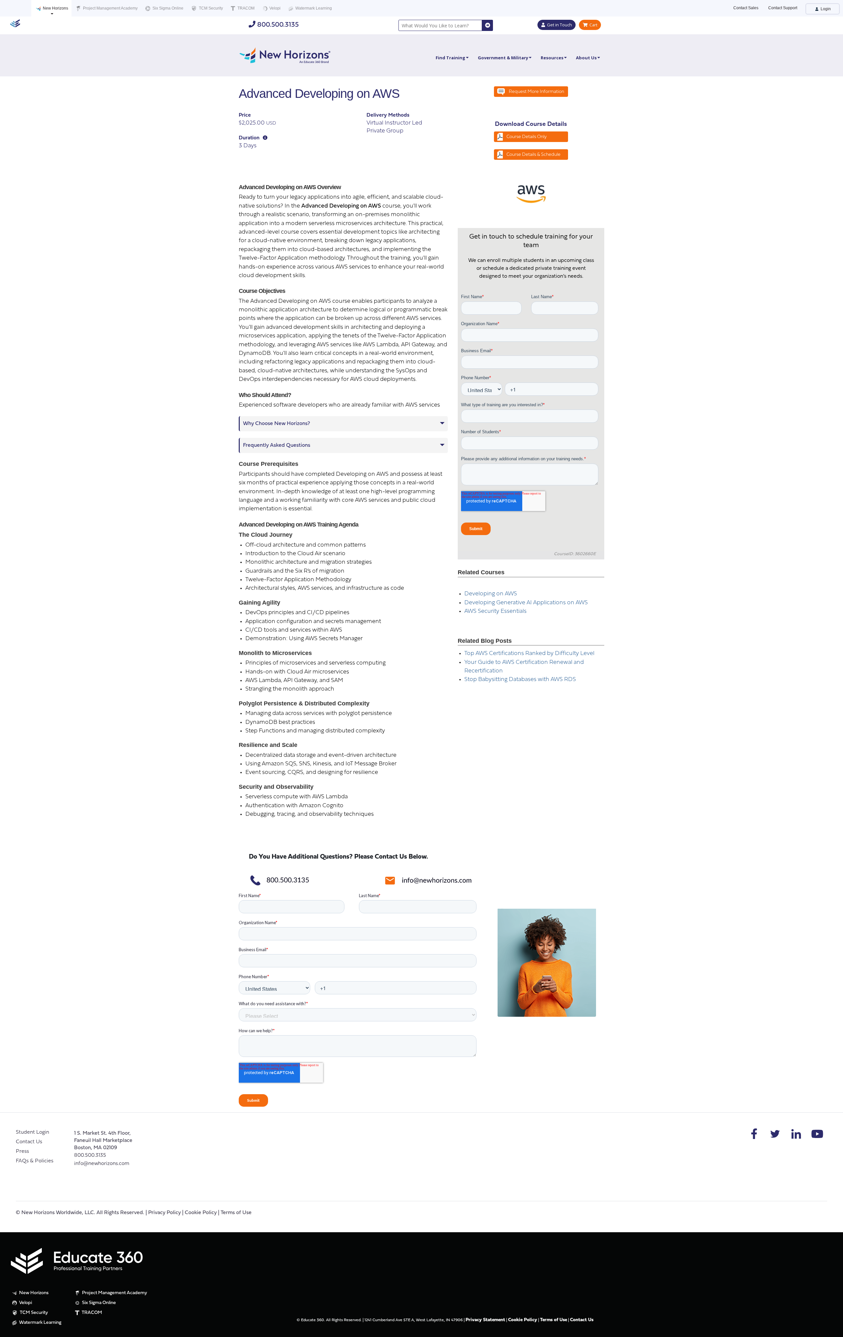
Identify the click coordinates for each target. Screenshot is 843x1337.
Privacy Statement (485, 1320)
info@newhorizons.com (101, 1163)
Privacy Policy (164, 1212)
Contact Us (29, 1142)
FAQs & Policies (34, 1161)
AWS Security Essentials (495, 611)
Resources (552, 58)
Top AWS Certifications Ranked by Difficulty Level (529, 653)
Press (22, 1151)
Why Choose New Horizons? (276, 423)
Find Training (450, 58)
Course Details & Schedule (533, 154)
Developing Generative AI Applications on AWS (526, 603)
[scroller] (832, 1329)
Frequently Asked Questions (276, 445)
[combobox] (440, 25)
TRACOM (245, 8)
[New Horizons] (285, 54)
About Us (586, 58)
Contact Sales (745, 8)
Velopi (274, 8)
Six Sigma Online (167, 8)
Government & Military (503, 58)
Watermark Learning (313, 8)
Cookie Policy (201, 1212)
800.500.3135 (277, 24)
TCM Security (210, 8)
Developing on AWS (490, 594)
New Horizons (55, 8)
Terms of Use (236, 1212)
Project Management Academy (110, 8)
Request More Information (536, 91)
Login (825, 9)
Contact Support (782, 8)
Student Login (32, 1132)
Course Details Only (526, 136)
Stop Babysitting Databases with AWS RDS (520, 679)
